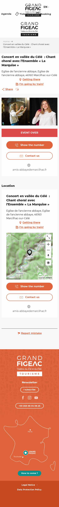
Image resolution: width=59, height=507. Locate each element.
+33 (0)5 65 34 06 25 (29, 406)
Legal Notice (28, 485)
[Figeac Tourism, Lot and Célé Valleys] (33, 12)
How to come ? (29, 473)
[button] (36, 7)
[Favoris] (28, 7)
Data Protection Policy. (29, 489)
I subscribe (29, 389)
